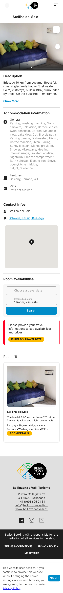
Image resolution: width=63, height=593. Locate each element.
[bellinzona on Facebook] (21, 520)
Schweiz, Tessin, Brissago (26, 218)
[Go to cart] (49, 5)
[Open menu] (56, 5)
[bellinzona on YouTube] (41, 520)
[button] (31, 67)
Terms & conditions (18, 546)
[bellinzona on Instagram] (31, 520)
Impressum (31, 553)
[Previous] (6, 16)
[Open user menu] (7, 5)
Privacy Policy (47, 546)
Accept (54, 578)
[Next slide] (59, 46)
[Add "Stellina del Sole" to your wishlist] (56, 29)
